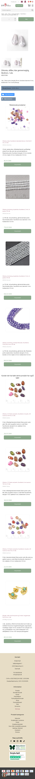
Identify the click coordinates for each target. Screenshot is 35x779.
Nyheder (17, 718)
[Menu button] (32, 5)
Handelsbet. (17, 696)
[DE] (30, 1)
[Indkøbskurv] (29, 5)
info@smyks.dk (17, 674)
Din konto (17, 706)
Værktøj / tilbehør (17, 728)
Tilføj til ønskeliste (8, 99)
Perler (17, 722)
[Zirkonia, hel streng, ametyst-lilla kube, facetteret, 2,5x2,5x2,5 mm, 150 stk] (17, 324)
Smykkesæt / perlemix (17, 720)
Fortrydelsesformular (17, 698)
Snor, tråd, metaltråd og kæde (17, 726)
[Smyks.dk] (6, 5)
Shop (17, 700)
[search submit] (32, 10)
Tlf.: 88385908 (17, 672)
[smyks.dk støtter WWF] (17, 747)
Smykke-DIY (19, 5)
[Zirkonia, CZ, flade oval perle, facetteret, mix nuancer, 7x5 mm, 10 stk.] (17, 464)
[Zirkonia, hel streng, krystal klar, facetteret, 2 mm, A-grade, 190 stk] (17, 191)
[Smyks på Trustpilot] (17, 756)
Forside (17, 690)
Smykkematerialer (17, 724)
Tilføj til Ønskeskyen (9, 94)
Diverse (17, 732)
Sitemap (17, 709)
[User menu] (25, 2)
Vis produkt (17, 164)
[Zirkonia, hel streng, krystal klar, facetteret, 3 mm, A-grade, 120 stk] (17, 257)
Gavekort (17, 730)
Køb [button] (26, 19)
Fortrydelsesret (17, 702)
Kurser (17, 694)
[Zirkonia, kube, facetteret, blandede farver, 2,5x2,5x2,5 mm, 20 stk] (17, 122)
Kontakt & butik (17, 692)
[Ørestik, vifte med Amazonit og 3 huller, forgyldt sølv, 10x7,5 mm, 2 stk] (17, 597)
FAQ (17, 704)
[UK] (32, 1)
